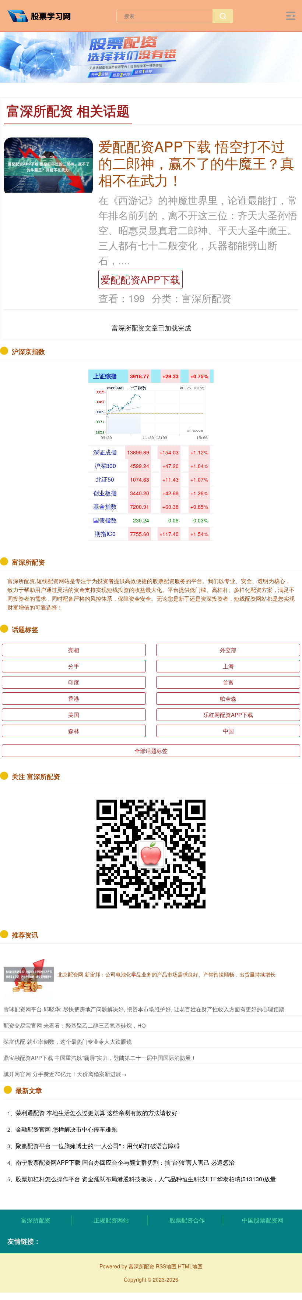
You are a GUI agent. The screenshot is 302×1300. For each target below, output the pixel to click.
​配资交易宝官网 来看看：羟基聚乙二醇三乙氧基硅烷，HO (74, 1025)
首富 (228, 682)
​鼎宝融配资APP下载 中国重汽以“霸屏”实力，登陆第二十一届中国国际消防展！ (99, 1057)
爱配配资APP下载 (140, 279)
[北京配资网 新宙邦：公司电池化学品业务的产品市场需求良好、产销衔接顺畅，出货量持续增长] (29, 974)
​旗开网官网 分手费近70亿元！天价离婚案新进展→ (65, 1074)
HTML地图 (190, 1266)
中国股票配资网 (262, 1220)
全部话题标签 (151, 750)
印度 (73, 682)
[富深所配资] (42, 15)
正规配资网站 (111, 1220)
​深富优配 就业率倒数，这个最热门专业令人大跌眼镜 (67, 1041)
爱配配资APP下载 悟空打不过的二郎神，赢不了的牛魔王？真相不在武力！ (196, 163)
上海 (228, 666)
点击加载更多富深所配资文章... (151, 327)
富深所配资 (35, 1220)
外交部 (228, 650)
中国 (228, 731)
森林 (73, 731)
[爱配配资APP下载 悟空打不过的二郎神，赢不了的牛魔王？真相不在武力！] (48, 166)
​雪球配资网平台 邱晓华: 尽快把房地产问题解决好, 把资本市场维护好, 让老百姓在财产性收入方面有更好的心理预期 (143, 1009)
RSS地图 (166, 1266)
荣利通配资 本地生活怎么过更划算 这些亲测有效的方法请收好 (96, 1112)
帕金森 (228, 698)
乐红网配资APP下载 (228, 714)
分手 (73, 666)
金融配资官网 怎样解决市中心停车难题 (66, 1129)
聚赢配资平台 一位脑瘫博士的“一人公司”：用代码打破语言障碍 (97, 1146)
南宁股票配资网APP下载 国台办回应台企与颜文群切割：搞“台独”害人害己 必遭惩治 (125, 1162)
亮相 (73, 650)
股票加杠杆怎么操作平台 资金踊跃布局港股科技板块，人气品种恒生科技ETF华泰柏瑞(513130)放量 (145, 1179)
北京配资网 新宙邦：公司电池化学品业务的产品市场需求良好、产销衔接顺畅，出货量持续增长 (166, 974)
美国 (73, 714)
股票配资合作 (187, 1220)
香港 (73, 698)
